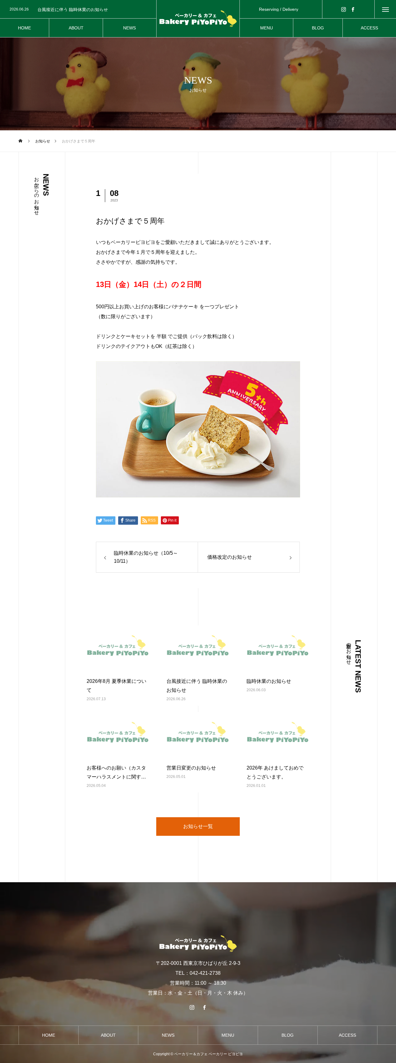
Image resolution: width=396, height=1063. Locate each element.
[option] (80, 9)
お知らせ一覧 (198, 826)
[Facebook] (353, 9)
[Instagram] (343, 9)
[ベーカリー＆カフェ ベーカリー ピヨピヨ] (198, 18)
